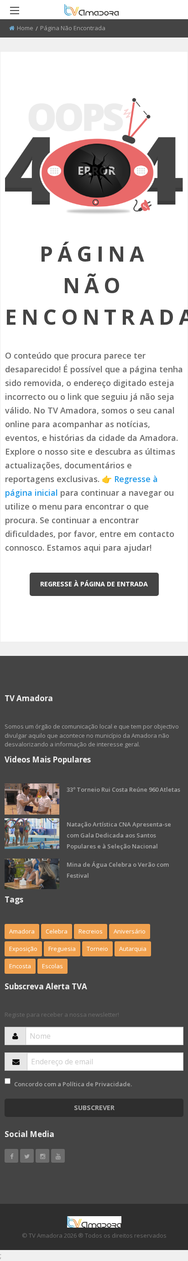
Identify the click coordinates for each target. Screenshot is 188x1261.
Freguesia (62, 948)
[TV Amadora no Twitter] (27, 1156)
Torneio (97, 948)
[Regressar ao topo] (158, 1203)
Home (25, 28)
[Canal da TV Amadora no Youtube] (58, 1156)
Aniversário (130, 931)
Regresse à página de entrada (94, 584)
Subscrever (94, 1107)
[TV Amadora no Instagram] (42, 1156)
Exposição (23, 948)
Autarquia (132, 948)
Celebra (57, 931)
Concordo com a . (73, 1084)
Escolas (52, 966)
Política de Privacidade (97, 1084)
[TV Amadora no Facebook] (11, 1156)
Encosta (20, 966)
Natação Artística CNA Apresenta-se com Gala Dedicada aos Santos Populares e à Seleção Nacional (119, 835)
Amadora (22, 931)
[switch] (7, 1081)
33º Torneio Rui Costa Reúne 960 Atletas (123, 789)
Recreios (90, 931)
